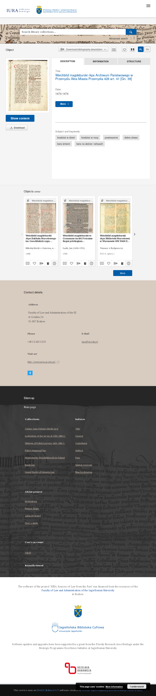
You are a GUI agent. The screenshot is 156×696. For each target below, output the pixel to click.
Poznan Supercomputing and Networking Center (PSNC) (112, 690)
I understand (137, 686)
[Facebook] (30, 373)
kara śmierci (63, 144)
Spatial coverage (83, 464)
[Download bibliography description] (40, 263)
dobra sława (131, 137)
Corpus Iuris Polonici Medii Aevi (41, 428)
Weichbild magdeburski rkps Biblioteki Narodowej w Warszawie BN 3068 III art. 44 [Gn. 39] (115, 238)
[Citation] (132, 49)
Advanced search (118, 38)
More (122, 273)
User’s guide (31, 523)
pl (140, 49)
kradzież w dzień (66, 137)
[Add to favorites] (124, 49)
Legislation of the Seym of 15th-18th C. (45, 435)
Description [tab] (67, 61)
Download (19, 127)
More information (114, 686)
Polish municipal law (35, 450)
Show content (20, 118)
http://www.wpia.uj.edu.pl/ (42, 362)
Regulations (31, 501)
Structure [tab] (134, 61)
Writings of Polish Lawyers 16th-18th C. (45, 443)
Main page (30, 407)
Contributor (81, 443)
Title (77, 428)
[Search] (131, 32)
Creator (79, 435)
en (147, 49)
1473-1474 (61, 93)
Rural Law (30, 464)
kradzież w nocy (89, 137)
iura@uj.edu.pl (90, 341)
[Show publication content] (48, 263)
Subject (79, 450)
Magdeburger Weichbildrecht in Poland (45, 457)
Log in (28, 552)
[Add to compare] (113, 49)
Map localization (83, 472)
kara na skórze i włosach (89, 144)
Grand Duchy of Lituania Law (40, 472)
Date (77, 457)
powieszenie (111, 137)
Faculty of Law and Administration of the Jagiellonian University (78, 590)
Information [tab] (101, 61)
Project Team (32, 508)
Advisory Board (33, 515)
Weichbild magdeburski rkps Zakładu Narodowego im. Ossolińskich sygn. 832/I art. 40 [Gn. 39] (41, 238)
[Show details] (54, 263)
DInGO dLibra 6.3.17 (48, 690)
